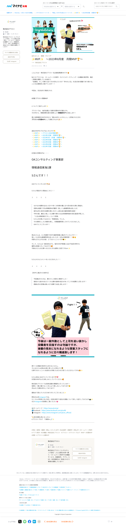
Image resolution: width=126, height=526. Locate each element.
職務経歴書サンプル (35, 487)
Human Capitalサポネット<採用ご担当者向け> (88, 510)
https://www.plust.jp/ (51, 408)
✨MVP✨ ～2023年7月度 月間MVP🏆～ (47, 146)
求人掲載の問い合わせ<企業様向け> (66, 510)
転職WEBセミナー (85, 490)
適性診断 (62, 487)
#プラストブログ (74, 432)
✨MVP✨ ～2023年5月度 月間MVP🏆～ (47, 142)
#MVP (83, 432)
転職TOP (9, 13)
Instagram (42, 397)
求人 (26, 495)
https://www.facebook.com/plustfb (54, 410)
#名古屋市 (63, 430)
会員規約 (22, 510)
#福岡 (43, 430)
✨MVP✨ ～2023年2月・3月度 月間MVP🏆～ (49, 137)
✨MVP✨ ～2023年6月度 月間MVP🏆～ (47, 144)
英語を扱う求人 (37, 505)
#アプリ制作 (36, 432)
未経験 (21, 505)
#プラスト (64, 432)
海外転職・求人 (64, 500)
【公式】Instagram (11, 61)
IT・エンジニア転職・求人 (26, 500)
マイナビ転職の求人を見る (11, 52)
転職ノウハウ (61, 490)
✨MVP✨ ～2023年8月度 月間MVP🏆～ (87, 13)
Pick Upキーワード (34, 495)
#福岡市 (70, 430)
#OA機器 (44, 432)
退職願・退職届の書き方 (26, 490)
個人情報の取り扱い (32, 510)
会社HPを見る (11, 57)
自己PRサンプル (47, 487)
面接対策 (53, 490)
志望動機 (55, 487)
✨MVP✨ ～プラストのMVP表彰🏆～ (46, 133)
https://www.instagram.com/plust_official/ (56, 412)
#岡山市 (76, 430)
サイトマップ (42, 510)
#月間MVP (89, 432)
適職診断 (41, 490)
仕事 (47, 490)
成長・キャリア (46, 56)
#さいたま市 (54, 430)
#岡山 (48, 430)
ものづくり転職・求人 (41, 500)
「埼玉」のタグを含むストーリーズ (61, 13)
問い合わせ (51, 510)
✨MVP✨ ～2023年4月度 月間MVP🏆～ (47, 140)
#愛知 (38, 430)
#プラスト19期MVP (42, 435)
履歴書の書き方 (24, 487)
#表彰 (33, 435)
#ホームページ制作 (86, 430)
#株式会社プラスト (54, 432)
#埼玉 (33, 430)
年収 (36, 490)
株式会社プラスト (9, 29)
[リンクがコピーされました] (39, 521)
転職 (21, 495)
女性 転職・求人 (53, 500)
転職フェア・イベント (72, 490)
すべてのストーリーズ (42, 13)
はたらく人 (35, 56)
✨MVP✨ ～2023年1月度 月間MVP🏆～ (47, 135)
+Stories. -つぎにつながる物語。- (24, 13)
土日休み (28, 505)
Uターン (69, 487)
